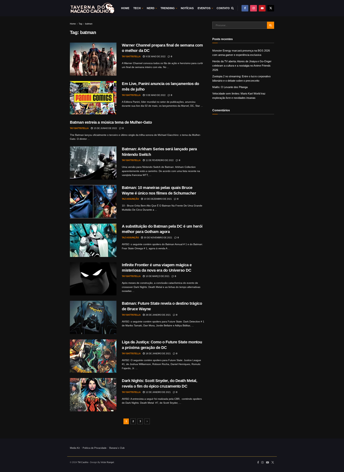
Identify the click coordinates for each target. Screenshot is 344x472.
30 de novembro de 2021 (157, 237)
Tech (137, 8)
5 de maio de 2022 (155, 95)
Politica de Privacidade (94, 448)
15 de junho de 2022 (105, 128)
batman (88, 24)
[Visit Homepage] (92, 8)
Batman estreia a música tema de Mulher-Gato (111, 122)
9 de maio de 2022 (155, 56)
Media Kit (75, 448)
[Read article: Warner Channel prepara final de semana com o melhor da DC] (93, 59)
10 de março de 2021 (157, 276)
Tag (80, 24)
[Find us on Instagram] (253, 8)
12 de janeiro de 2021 (158, 392)
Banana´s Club (117, 448)
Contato (223, 8)
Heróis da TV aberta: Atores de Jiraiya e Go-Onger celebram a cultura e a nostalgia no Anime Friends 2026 (241, 65)
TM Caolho (83, 462)
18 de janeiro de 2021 (158, 353)
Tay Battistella (131, 56)
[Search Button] (232, 8)
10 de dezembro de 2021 (157, 199)
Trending (168, 8)
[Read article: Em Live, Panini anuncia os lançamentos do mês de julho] (93, 97)
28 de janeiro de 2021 (158, 315)
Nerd (150, 8)
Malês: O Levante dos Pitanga (230, 87)
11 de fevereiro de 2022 (159, 160)
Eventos (204, 8)
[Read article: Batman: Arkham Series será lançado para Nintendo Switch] (93, 163)
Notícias (187, 8)
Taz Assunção (130, 199)
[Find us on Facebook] (245, 8)
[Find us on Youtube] (262, 8)
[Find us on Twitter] (270, 8)
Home (125, 8)
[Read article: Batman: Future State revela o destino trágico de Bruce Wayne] (93, 317)
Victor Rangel (107, 462)
